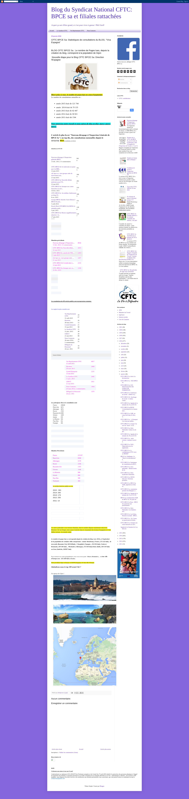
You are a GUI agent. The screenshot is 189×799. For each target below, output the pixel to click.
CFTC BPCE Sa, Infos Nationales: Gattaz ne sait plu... (128, 429)
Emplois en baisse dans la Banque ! (132, 158)
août (122, 354)
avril (122, 366)
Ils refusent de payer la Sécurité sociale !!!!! (131, 198)
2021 (120, 327)
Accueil (52, 30)
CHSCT (67, 334)
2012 (120, 541)
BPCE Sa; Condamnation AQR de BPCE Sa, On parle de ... (129, 498)
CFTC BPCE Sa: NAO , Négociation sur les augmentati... (127, 446)
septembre (124, 352)
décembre (124, 343)
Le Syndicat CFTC (62, 30)
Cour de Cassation (124, 319)
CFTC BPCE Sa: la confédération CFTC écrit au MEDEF (128, 452)
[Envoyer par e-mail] (75, 693)
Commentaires (124, 83)
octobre (123, 349)
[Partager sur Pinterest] (83, 693)
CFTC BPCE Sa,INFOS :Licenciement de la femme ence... (129, 409)
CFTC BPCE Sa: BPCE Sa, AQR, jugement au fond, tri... (128, 484)
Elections (67, 320)
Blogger (102, 786)
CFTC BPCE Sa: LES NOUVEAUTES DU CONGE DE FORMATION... (127, 387)
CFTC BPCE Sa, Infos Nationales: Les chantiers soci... (128, 509)
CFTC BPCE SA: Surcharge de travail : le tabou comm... (128, 398)
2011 (120, 544)
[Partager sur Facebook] (81, 693)
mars (122, 368)
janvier (123, 374)
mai (122, 363)
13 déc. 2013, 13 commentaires (61, 159)
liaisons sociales (123, 317)
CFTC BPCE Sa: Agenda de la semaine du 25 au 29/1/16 (129, 404)
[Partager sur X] (79, 693)
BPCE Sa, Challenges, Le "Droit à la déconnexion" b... (128, 458)
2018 (120, 335)
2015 (120, 533)
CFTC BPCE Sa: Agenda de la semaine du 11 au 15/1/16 (129, 494)
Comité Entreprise (70, 325)
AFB (120, 310)
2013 (120, 538)
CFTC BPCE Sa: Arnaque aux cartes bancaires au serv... (129, 523)
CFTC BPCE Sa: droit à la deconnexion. (128, 377)
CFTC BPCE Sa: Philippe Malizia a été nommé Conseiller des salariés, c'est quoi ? (128, 218)
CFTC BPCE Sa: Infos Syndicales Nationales (127, 473)
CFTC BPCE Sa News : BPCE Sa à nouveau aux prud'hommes (129, 503)
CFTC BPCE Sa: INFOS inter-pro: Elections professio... (127, 478)
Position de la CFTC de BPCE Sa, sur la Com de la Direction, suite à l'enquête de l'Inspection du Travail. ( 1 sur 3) (128, 142)
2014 (120, 535)
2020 (120, 330)
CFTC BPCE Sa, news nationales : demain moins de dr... (129, 468)
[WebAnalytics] (53, 761)
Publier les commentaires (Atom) (68, 752)
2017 (120, 338)
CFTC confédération (124, 98)
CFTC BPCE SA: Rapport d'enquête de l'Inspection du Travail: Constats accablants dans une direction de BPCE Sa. (128, 255)
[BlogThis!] (77, 693)
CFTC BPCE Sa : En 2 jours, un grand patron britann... (129, 519)
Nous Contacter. (91, 30)
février (123, 371)
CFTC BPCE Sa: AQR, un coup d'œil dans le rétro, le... (128, 415)
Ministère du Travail (124, 312)
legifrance (121, 315)
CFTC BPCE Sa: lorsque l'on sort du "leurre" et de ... (129, 424)
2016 (120, 341)
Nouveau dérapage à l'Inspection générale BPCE (132, 122)
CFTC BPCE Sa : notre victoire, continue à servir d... (128, 440)
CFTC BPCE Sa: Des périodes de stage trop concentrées (128, 270)
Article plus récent (57, 749)
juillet (123, 357)
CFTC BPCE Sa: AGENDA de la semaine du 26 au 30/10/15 (132, 236)
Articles (122, 79)
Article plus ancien (105, 749)
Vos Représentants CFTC (77, 30)
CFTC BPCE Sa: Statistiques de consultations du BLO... (129, 463)
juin (122, 360)
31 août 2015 (70, 316)
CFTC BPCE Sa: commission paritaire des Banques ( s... (129, 490)
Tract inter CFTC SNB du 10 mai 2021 (132, 188)
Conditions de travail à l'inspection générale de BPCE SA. (132, 171)
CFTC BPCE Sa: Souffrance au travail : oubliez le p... (129, 393)
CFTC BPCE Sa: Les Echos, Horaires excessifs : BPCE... (129, 515)
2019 (120, 333)
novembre (124, 346)
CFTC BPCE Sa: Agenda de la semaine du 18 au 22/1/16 (129, 435)
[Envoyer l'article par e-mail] (71, 692)
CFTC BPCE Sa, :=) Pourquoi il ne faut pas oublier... (129, 420)
